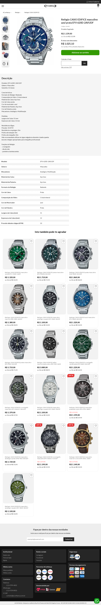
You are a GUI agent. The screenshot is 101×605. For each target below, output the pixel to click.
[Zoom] (5, 20)
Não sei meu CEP (66, 67)
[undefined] (35, 41)
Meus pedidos (8, 570)
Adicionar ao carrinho (80, 52)
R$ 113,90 (71, 36)
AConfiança (6, 12)
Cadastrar (69, 539)
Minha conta (7, 573)
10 (64, 36)
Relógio (17, 12)
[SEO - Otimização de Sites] (58, 589)
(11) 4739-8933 (11, 590)
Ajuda (5, 560)
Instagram (39, 555)
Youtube (39, 560)
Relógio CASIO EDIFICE (31, 12)
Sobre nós (6, 555)
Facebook (39, 558)
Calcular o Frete (71, 63)
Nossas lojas (7, 558)
